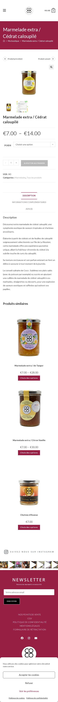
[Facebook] (22, 638)
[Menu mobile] (4, 10)
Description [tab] (29, 196)
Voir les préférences (29, 691)
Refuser (29, 683)
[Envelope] (36, 638)
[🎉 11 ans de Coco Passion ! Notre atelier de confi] (3, 564)
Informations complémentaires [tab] (29, 202)
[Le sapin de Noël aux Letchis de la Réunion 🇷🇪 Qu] (54, 564)
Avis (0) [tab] (29, 209)
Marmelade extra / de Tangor (29, 365)
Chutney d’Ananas (29, 515)
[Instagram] (29, 638)
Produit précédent (15, 59)
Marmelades (20, 177)
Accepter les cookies (29, 675)
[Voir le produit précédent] (5, 59)
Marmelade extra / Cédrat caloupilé (37, 41)
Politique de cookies (17, 698)
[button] (51, 67)
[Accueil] (4, 41)
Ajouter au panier (34, 163)
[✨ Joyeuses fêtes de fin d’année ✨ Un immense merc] (40, 564)
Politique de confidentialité (37, 698)
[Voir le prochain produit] (53, 59)
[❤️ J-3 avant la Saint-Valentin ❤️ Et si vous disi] (18, 564)
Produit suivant (44, 59)
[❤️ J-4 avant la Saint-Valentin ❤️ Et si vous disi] (25, 564)
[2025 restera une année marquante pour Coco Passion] (32, 564)
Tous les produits (34, 177)
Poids (7, 145)
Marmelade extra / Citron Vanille (29, 440)
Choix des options (29, 378)
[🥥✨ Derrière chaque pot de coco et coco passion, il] (11, 564)
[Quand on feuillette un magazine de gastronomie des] (47, 564)
